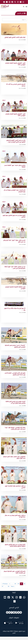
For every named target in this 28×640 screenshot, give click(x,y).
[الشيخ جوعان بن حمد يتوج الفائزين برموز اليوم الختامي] (14, 207)
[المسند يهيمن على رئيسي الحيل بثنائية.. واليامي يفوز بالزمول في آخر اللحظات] (14, 391)
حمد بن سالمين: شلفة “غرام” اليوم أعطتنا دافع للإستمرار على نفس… (15, 267)
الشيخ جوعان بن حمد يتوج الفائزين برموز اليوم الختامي (14, 216)
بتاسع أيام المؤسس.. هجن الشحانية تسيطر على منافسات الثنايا (14, 572)
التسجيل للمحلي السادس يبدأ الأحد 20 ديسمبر (15, 85)
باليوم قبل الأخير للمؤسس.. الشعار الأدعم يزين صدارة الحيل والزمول (15, 374)
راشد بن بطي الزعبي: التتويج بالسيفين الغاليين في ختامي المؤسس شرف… (15, 141)
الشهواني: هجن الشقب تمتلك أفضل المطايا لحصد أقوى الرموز (14, 457)
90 (8, 586)
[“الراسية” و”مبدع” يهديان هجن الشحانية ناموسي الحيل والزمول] (14, 335)
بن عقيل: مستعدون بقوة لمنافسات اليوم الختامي (15, 487)
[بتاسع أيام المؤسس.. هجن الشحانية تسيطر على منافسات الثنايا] (14, 561)
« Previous (5, 584)
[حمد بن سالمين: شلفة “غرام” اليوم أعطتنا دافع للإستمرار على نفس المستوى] (14, 257)
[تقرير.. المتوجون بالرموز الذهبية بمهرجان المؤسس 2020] (14, 55)
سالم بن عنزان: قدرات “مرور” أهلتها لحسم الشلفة (14, 166)
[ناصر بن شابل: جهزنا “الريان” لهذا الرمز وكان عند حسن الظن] (14, 232)
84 (18, 584)
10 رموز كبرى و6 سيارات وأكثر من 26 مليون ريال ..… (14, 309)
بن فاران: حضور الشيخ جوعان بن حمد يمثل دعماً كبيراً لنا (15, 516)
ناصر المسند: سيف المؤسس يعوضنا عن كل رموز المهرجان (14, 191)
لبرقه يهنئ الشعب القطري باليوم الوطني (15, 37)
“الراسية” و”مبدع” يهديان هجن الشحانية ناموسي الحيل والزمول (15, 346)
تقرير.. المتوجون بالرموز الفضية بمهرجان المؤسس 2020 (15, 115)
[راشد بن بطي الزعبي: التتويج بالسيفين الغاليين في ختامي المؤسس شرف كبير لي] (14, 131)
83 (15, 584)
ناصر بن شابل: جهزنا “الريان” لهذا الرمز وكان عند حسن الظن (14, 241)
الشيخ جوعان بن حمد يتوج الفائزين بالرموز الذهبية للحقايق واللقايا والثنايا (15, 545)
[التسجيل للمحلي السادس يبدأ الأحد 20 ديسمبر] (14, 78)
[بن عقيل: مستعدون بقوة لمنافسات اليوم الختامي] (14, 475)
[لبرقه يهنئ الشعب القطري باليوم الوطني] (14, 29)
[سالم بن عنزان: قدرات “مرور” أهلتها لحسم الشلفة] (14, 156)
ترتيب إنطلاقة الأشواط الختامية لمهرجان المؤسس (15, 288)
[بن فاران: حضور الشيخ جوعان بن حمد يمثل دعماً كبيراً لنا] (14, 504)
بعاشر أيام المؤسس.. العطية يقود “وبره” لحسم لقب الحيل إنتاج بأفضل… (15, 428)
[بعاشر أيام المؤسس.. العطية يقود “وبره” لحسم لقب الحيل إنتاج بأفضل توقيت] (14, 418)
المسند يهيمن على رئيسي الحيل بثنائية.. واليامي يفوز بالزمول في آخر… (15, 402)
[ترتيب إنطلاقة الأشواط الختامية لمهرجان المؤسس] (14, 281)
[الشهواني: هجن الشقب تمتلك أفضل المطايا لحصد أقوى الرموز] (14, 445)
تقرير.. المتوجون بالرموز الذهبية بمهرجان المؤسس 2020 (15, 64)
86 (24, 584)
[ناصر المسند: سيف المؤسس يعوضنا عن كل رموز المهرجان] (14, 181)
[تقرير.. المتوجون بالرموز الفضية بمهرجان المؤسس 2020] (14, 105)
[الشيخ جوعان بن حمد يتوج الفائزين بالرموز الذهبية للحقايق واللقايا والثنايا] (14, 533)
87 (2, 586)
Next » (12, 586)
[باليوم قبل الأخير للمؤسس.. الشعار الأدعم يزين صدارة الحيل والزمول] (14, 363)
